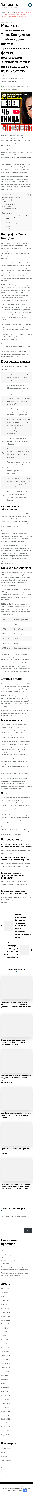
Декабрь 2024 (5, 1355)
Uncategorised (6, 22)
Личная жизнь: (7, 206)
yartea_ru (4, 76)
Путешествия (5, 1472)
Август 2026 (5, 1288)
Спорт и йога (5, 1476)
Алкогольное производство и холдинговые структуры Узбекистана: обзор (14, 1274)
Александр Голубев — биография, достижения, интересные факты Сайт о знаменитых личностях (15, 1186)
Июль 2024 (4, 1375)
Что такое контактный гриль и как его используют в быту (16, 1250)
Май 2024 (4, 1383)
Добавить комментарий (9, 81)
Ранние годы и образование (13, 202)
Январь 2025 (5, 1351)
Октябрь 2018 (5, 1427)
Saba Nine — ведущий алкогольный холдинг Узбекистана (15, 1262)
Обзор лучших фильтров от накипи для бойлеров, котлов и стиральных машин (15, 1042)
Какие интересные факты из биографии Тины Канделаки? (19, 216)
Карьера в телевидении (12, 204)
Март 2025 (4, 1344)
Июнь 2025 (4, 1332)
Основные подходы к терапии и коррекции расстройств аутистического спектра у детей (14, 1268)
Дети (7, 211)
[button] (28, 194)
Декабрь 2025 (5, 1312)
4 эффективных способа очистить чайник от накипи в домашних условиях (16, 1115)
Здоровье (4, 1456)
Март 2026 (4, 1304)
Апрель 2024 (5, 1387)
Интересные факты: (9, 200)
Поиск (3, 1227)
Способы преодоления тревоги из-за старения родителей (15, 1256)
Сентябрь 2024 (5, 1367)
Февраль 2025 (5, 1348)
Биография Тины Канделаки (11, 197)
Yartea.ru (10, 4)
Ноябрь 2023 (5, 1407)
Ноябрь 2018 (5, 1423)
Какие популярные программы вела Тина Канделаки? (18, 223)
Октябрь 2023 (5, 1411)
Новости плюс (5, 1464)
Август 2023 (5, 1415)
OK (25, 1490)
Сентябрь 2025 (5, 1320)
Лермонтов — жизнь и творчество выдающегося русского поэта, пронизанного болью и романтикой (16, 1078)
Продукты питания (7, 1468)
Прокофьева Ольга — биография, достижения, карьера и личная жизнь (15, 1150)
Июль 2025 (4, 1328)
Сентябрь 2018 (5, 1431)
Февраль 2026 (5, 1308)
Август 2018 (5, 1435)
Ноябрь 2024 (5, 1359)
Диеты (3, 1452)
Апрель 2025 (5, 1340)
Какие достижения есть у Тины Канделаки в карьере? (17, 220)
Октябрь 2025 (5, 1316)
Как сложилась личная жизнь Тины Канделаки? (18, 227)
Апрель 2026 (5, 1300)
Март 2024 (4, 1391)
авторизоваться (6, 1219)
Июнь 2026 (4, 1292)
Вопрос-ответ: (7, 213)
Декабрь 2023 (5, 1403)
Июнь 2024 (4, 1379)
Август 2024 (5, 1371)
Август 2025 (5, 1324)
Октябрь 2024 (5, 1363)
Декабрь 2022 (5, 1419)
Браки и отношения (11, 208)
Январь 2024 (5, 1399)
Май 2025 (4, 1336)
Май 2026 (4, 1296)
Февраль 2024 (5, 1395)
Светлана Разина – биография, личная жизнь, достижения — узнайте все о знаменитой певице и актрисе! (16, 1005)
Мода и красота (6, 1460)
